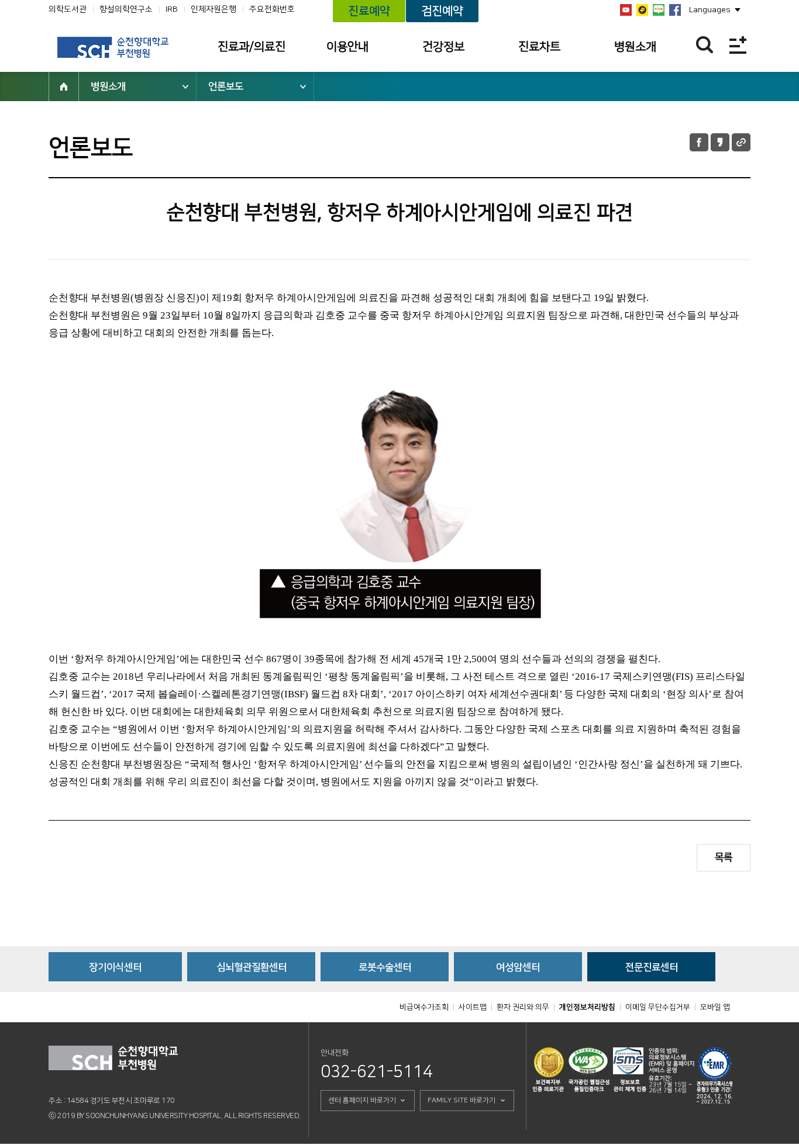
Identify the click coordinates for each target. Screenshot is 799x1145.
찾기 (704, 44)
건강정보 (443, 46)
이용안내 (347, 46)
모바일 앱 (715, 1007)
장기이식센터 (115, 967)
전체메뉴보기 (737, 44)
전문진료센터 (651, 967)
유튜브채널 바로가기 (626, 10)
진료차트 (539, 46)
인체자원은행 (213, 9)
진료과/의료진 (251, 46)
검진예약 (442, 11)
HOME (63, 86)
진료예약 (369, 11)
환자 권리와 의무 (523, 1007)
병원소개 (635, 46)
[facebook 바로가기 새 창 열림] (675, 10)
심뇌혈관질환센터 (251, 967)
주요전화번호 (272, 9)
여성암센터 (518, 967)
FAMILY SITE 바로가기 (461, 1100)
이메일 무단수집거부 (657, 1007)
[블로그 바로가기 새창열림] (658, 10)
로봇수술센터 (385, 967)
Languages (710, 10)
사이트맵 (473, 1007)
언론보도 (225, 86)
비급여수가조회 (424, 1007)
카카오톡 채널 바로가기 (642, 10)
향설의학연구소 (126, 9)
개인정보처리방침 (587, 1007)
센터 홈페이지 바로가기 (362, 1100)
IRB (172, 9)
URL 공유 (741, 142)
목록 (723, 857)
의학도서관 (68, 9)
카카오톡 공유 (720, 142)
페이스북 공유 (699, 142)
